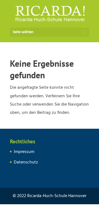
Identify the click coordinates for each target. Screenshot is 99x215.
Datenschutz (26, 162)
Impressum (24, 151)
